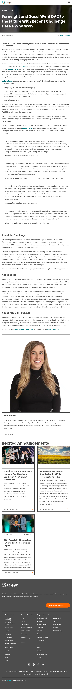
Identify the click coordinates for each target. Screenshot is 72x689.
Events (55, 621)
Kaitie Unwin (65, 36)
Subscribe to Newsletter (56, 605)
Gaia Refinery (7, 81)
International (41, 640)
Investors (8, 634)
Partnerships (9, 640)
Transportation (26, 631)
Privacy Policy (57, 631)
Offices (39, 648)
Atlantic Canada (42, 637)
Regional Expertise (43, 615)
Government (9, 628)
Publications (57, 624)
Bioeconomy (25, 634)
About (7, 651)
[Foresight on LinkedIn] (29, 664)
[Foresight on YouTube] (43, 664)
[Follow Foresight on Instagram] (38, 664)
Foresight (10, 680)
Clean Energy (25, 624)
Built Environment (26, 628)
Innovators (8, 637)
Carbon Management (25, 638)
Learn (55, 615)
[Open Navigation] (69, 2)
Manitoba (40, 628)
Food (22, 618)
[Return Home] (8, 2)
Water (23, 621)
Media (7, 657)
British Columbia (42, 618)
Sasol (25, 66)
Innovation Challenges (8, 619)
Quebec (39, 634)
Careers (7, 654)
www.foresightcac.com (23, 329)
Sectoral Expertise (27, 615)
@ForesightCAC (53, 329)
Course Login (57, 618)
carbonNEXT (13, 69)
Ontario (39, 631)
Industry (7, 631)
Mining (23, 642)
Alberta (39, 621)
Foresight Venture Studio (10, 624)
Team (7, 660)
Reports (55, 628)
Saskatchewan (41, 624)
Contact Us (9, 648)
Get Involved (9, 615)
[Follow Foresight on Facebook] (34, 664)
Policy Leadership (10, 644)
